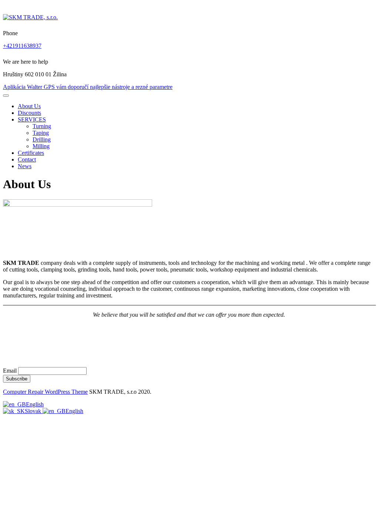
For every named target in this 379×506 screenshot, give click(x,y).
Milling (41, 146)
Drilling (42, 139)
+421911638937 (22, 46)
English (35, 404)
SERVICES (32, 119)
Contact (27, 159)
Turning (42, 126)
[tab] (6, 95)
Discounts (29, 113)
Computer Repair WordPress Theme (45, 392)
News (24, 166)
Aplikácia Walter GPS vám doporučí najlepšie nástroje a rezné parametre (87, 87)
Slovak (34, 411)
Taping (41, 133)
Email (10, 370)
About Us (29, 106)
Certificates (31, 153)
